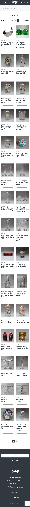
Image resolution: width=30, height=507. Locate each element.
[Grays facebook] (21, 3)
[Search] (5, 3)
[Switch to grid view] (18, 20)
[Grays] (15, 471)
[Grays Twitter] (24, 3)
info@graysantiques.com (15, 487)
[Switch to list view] (15, 20)
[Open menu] (2, 2)
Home (2, 8)
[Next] (19, 441)
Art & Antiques (8, 8)
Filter (2, 20)
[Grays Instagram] (27, 3)
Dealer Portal (15, 492)
